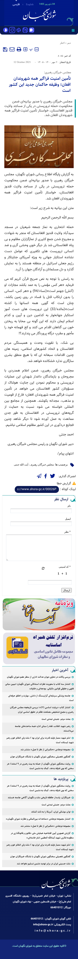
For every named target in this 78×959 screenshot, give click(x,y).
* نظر (67, 531)
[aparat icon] (18, 30)
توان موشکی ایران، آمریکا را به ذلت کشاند (50, 812)
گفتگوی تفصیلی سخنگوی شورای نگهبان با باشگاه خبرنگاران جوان (40, 756)
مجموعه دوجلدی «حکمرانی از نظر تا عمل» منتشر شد (45, 749)
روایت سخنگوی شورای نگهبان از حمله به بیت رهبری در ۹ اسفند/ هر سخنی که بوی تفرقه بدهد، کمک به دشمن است (40, 766)
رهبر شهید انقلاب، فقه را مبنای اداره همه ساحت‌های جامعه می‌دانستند (44, 728)
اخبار (62, 42)
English (30, 4)
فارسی (16, 4)
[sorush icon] (5, 30)
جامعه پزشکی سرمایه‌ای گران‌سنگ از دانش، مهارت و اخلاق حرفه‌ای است (41, 698)
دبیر (69, 42)
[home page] (53, 12)
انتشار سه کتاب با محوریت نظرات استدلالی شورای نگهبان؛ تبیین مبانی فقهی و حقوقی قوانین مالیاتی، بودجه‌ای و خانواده (39, 686)
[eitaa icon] (25, 30)
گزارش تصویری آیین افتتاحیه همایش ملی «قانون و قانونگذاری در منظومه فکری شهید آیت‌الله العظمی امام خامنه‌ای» (42, 835)
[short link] (37, 489)
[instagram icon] (12, 30)
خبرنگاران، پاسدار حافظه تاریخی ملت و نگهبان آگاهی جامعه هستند (39, 797)
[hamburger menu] (73, 30)
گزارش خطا (64, 483)
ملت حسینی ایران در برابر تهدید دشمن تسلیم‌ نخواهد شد (43, 863)
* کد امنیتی (65, 566)
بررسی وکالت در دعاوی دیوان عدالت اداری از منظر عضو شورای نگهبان (38, 677)
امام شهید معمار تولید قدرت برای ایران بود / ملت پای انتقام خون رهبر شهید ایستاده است (40, 740)
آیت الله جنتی (21, 464)
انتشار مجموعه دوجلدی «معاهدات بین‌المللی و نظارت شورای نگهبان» (38, 819)
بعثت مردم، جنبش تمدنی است (56, 719)
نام (69, 505)
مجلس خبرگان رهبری (42, 464)
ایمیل (68, 518)
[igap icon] (31, 30)
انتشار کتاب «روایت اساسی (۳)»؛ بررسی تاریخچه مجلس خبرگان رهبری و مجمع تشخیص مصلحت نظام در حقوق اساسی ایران (42, 710)
